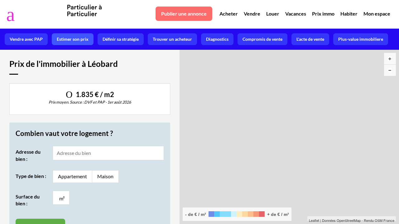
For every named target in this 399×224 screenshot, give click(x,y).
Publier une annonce (184, 13)
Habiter (349, 13)
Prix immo (323, 13)
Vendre (252, 13)
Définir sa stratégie (121, 39)
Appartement (72, 176)
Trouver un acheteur (172, 39)
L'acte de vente (310, 39)
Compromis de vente (262, 39)
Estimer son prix (73, 39)
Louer (272, 13)
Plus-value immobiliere (360, 39)
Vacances (295, 13)
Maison (105, 176)
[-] (390, 70)
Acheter (228, 13)
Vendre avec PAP (26, 39)
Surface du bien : (28, 200)
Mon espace (376, 13)
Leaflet (314, 220)
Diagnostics (217, 39)
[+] (390, 58)
